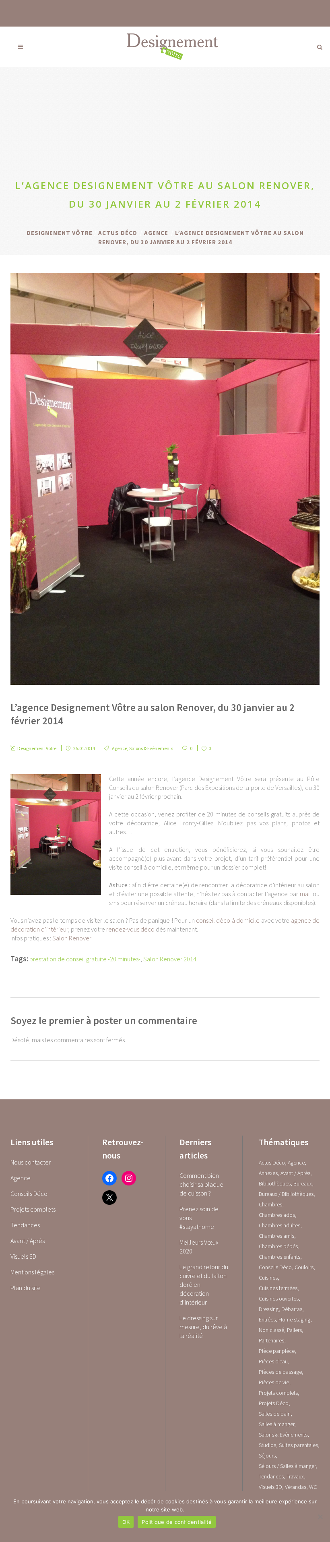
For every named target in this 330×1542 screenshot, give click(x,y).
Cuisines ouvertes (279, 1298)
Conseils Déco (28, 1193)
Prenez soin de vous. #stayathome (199, 1218)
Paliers (294, 1330)
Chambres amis (276, 1235)
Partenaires (271, 1340)
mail (305, 894)
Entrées (267, 1319)
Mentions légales (32, 1272)
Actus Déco (117, 233)
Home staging (294, 1319)
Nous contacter (30, 1162)
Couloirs (304, 1267)
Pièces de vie (274, 1382)
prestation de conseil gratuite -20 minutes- (84, 959)
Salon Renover (71, 938)
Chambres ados (277, 1214)
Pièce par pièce (277, 1350)
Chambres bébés (278, 1246)
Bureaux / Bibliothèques (286, 1194)
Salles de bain (275, 1413)
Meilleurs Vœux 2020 (199, 1246)
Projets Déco (274, 1403)
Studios (267, 1445)
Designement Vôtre (60, 233)
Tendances (25, 1225)
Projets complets (33, 1209)
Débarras (291, 1309)
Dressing (268, 1309)
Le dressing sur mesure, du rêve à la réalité (203, 1327)
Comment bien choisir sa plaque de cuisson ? (201, 1184)
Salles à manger (276, 1424)
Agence (156, 233)
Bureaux (302, 1183)
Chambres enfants (279, 1256)
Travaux (295, 1476)
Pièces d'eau (273, 1361)
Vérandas (295, 1486)
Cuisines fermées (278, 1288)
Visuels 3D (23, 1256)
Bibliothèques (275, 1183)
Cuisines (268, 1277)
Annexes (268, 1173)
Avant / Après (27, 1241)
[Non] (320, 1517)
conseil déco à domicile (228, 920)
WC (313, 1486)
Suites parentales (298, 1445)
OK (126, 1522)
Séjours (267, 1455)
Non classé (271, 1330)
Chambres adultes (279, 1225)
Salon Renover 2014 (169, 959)
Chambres (270, 1204)
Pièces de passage (280, 1371)
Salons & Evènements (151, 748)
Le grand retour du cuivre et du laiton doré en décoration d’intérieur (203, 1284)
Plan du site (25, 1288)
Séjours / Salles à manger (287, 1466)
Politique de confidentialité (177, 1522)
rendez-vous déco (130, 929)
